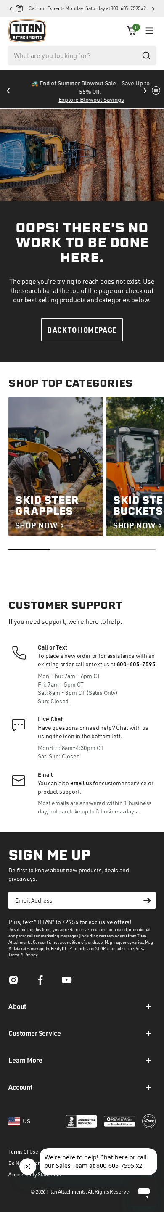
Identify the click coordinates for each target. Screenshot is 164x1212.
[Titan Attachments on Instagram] (13, 983)
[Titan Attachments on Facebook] (40, 983)
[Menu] (147, 30)
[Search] (146, 55)
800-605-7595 (136, 664)
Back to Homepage (81, 329)
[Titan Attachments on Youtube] (67, 983)
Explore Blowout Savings (84, 99)
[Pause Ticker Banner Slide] (156, 90)
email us (81, 783)
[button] (131, 30)
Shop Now (36, 525)
